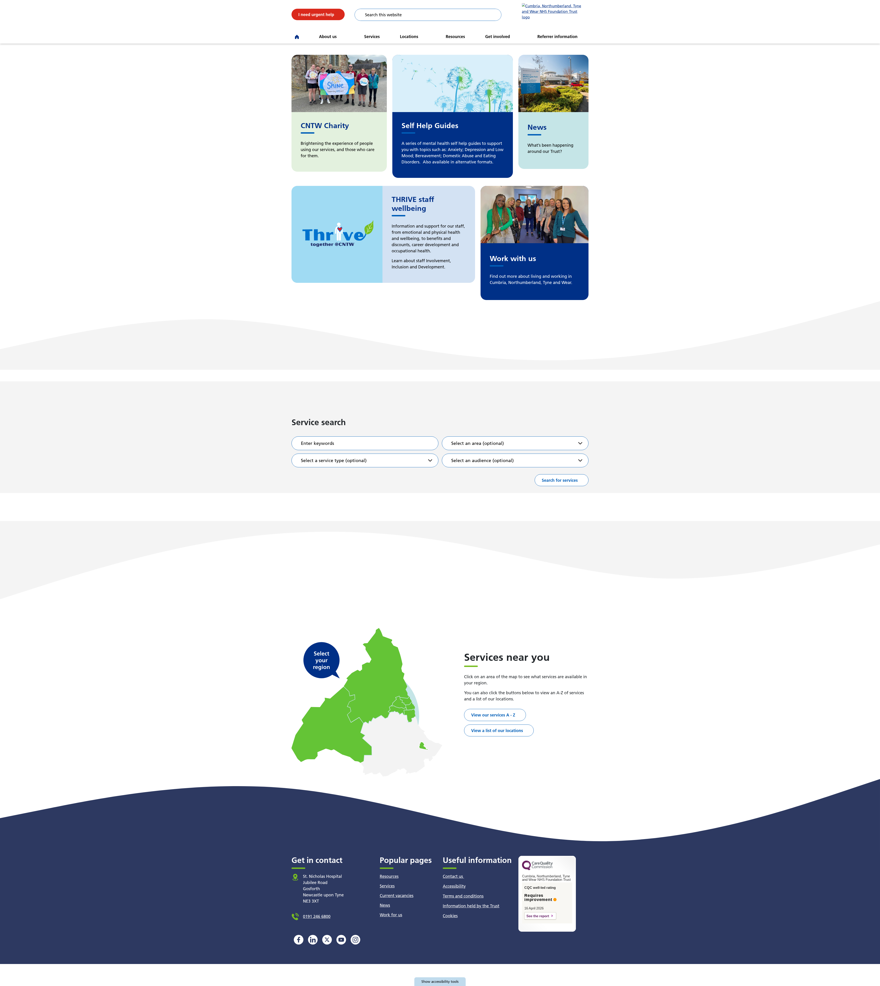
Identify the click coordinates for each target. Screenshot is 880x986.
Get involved (497, 36)
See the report (537, 916)
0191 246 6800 (316, 916)
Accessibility (454, 886)
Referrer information (557, 36)
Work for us (391, 914)
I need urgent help (316, 14)
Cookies (450, 915)
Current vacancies (396, 895)
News (385, 905)
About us (328, 36)
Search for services (560, 480)
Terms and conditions (463, 896)
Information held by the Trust (471, 906)
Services (372, 36)
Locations (409, 36)
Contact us (453, 876)
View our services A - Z (493, 715)
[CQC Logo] (537, 869)
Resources (455, 36)
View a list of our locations (497, 730)
